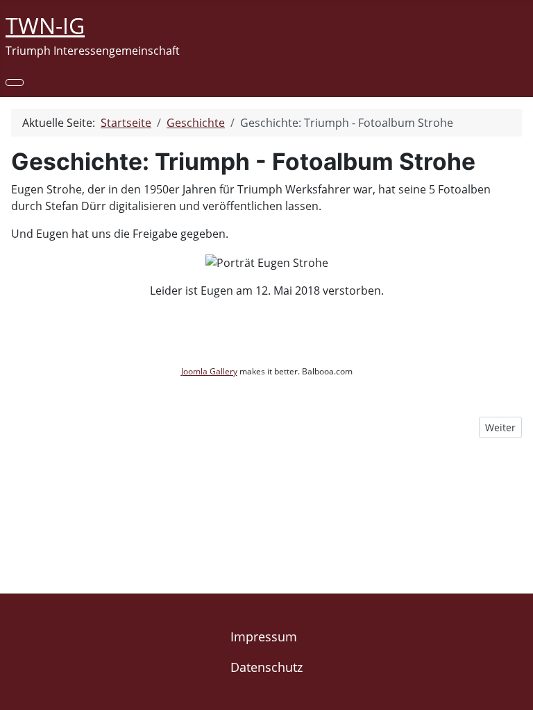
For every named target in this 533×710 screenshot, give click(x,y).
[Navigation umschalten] (15, 82)
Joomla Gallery (209, 371)
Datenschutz (266, 667)
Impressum (263, 636)
